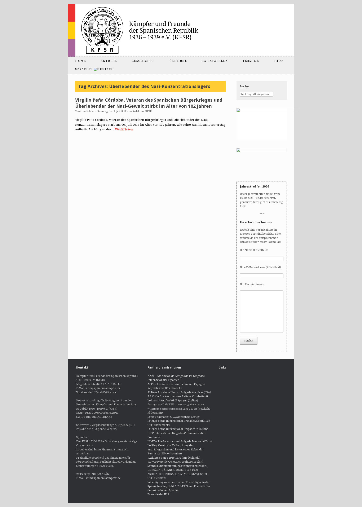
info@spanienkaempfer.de (103, 478)
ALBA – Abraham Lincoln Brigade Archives (175, 392)
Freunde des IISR (158, 494)
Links (222, 367)
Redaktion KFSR (142, 111)
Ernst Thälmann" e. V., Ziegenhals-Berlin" (173, 416)
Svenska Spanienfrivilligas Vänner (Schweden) (177, 465)
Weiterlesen (124, 129)
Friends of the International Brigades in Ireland (177, 429)
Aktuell (109, 60)
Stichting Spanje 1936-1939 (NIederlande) (173, 457)
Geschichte (143, 60)
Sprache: (84, 69)
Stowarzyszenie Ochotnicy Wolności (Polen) (175, 461)
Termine (251, 60)
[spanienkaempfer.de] (142, 30)
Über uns (178, 60)
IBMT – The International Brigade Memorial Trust (179, 441)
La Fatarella (215, 60)
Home (80, 60)
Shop (278, 60)
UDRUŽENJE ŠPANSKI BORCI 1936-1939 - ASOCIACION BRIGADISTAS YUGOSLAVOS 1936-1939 (178, 474)
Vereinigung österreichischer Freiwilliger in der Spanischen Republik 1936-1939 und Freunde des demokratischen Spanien (178, 486)
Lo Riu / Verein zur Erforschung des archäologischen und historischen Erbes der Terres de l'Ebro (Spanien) (175, 449)
